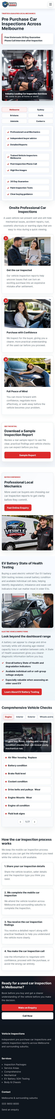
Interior (19, 717)
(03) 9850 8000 (10, 1103)
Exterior (31, 717)
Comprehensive (12, 1071)
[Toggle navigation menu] (50, 4)
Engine (8, 717)
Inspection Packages (15, 1064)
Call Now (27, 1015)
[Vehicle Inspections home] (10, 4)
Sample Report (27, 455)
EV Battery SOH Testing (17, 1078)
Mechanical (10, 1075)
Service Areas (11, 1068)
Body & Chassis (12, 1082)
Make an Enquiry (27, 1007)
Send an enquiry (10, 1109)
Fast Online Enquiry (18, 507)
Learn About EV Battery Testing (21, 692)
